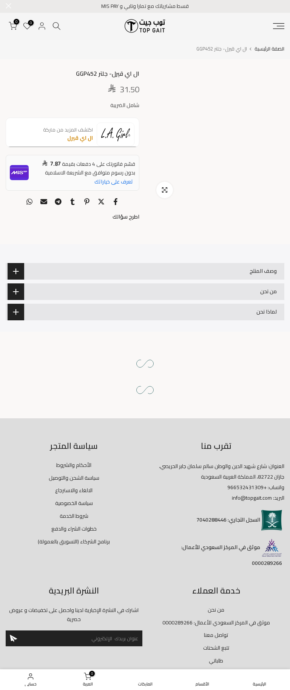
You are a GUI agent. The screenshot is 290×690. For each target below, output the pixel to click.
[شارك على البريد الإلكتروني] (43, 201)
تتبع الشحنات (216, 648)
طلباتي (216, 661)
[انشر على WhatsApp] (29, 201)
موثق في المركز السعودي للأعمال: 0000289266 (216, 622)
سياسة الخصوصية (74, 503)
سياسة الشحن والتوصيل (74, 478)
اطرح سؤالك (126, 217)
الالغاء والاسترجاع (74, 490)
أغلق (281, 6)
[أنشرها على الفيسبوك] (115, 201)
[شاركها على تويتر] (101, 201)
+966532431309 (247, 487)
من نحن (216, 610)
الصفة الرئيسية (269, 48)
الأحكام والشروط (73, 465)
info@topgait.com (252, 498)
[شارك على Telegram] (58, 201)
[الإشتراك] (13, 638)
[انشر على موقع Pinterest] (86, 201)
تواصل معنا (216, 635)
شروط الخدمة (74, 516)
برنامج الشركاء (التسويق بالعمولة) (74, 541)
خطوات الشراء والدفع (74, 529)
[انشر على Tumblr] (72, 201)
